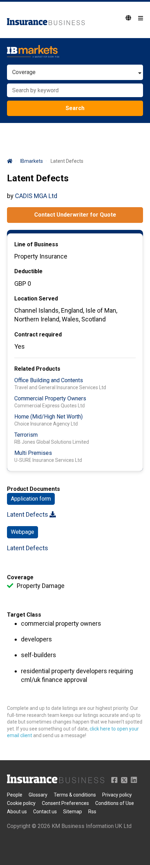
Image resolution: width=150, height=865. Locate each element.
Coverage (20, 577)
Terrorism (26, 434)
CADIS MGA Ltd (36, 195)
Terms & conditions (75, 795)
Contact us (45, 811)
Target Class (24, 614)
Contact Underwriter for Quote (75, 214)
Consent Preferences (65, 803)
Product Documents (33, 489)
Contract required (38, 334)
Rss (92, 811)
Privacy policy (117, 795)
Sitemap (72, 811)
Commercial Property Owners (50, 398)
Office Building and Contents (48, 380)
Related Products (37, 368)
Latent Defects (28, 514)
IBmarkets (31, 161)
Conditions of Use (114, 803)
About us (17, 811)
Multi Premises (33, 453)
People (14, 795)
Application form (31, 498)
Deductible (28, 271)
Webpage (22, 532)
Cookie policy (21, 803)
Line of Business (36, 244)
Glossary (38, 795)
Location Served (36, 298)
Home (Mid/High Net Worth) (48, 416)
